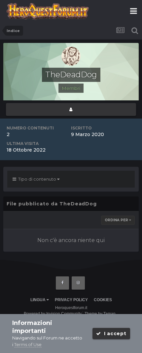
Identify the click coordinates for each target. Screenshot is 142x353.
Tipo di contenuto (36, 179)
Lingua (38, 300)
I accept (113, 333)
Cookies (103, 300)
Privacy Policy (71, 300)
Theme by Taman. (101, 313)
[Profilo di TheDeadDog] (71, 109)
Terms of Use (28, 344)
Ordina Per (117, 220)
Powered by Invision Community (53, 313)
